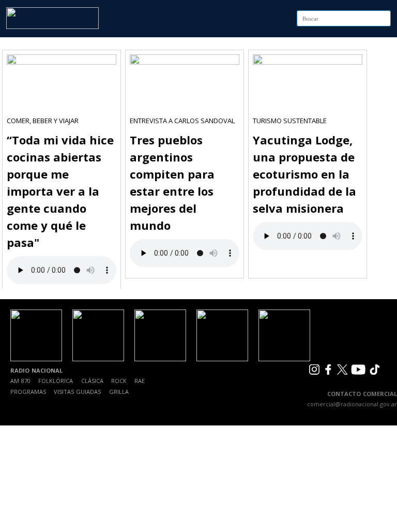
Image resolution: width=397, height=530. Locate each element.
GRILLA (119, 391)
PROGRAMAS (28, 391)
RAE (139, 381)
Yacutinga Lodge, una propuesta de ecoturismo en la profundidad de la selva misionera (304, 174)
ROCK (119, 381)
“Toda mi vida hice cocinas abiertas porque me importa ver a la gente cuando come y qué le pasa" (60, 191)
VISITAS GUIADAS (77, 391)
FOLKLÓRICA (55, 381)
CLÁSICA (92, 381)
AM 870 (20, 381)
